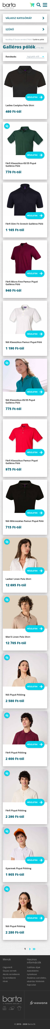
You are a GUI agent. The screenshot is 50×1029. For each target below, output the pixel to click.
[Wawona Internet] (38, 1005)
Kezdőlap (9, 39)
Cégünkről (7, 967)
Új (7, 126)
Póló (29, 39)
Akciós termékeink (11, 974)
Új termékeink (9, 978)
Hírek (5, 981)
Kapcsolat (31, 984)
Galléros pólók (38, 39)
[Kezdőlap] (12, 1005)
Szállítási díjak (33, 967)
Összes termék (20, 39)
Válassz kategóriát (19, 18)
